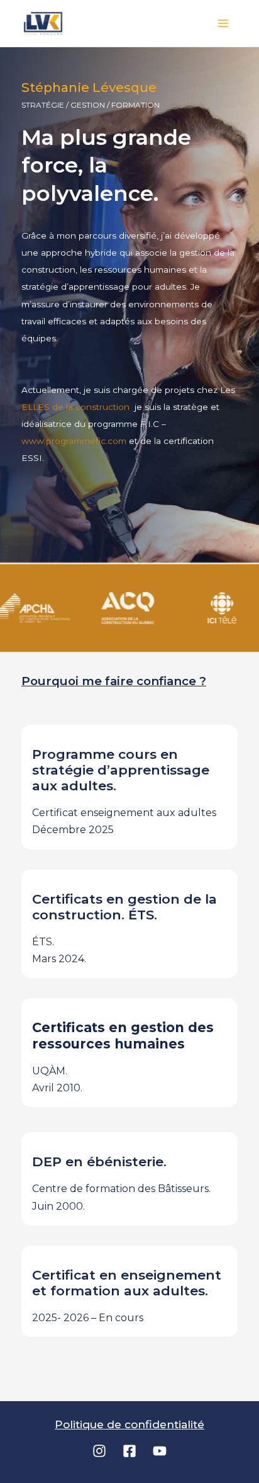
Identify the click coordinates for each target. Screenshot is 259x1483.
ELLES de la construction (76, 407)
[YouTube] (159, 1451)
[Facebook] (129, 1451)
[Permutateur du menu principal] (223, 23)
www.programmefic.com (73, 441)
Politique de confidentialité (129, 1424)
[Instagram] (99, 1451)
